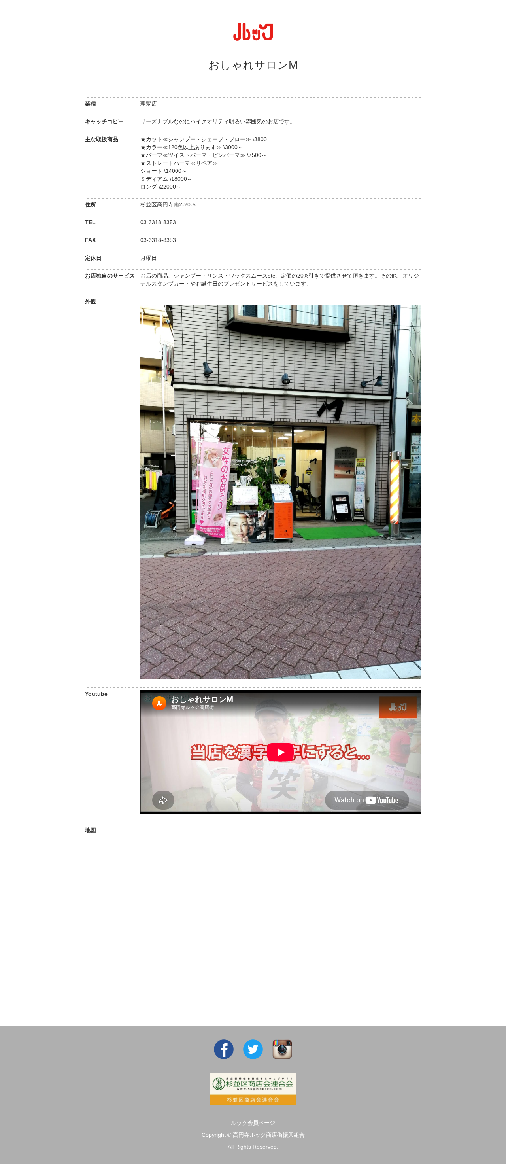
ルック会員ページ (253, 1123)
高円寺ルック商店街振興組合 (269, 1135)
